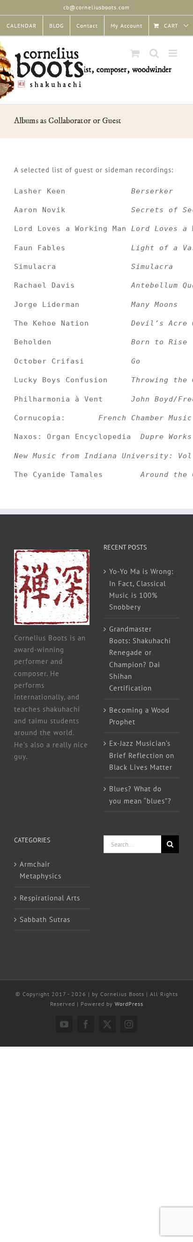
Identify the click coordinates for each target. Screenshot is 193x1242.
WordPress (129, 1003)
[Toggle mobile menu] (174, 53)
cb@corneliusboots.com (96, 7)
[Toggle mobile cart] (135, 53)
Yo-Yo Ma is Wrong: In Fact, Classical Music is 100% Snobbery (141, 589)
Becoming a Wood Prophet (139, 716)
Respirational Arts (50, 897)
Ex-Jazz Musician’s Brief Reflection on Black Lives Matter (141, 755)
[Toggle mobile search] (154, 53)
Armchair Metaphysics (40, 870)
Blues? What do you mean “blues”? (140, 794)
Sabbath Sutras (45, 919)
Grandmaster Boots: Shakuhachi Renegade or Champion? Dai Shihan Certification (140, 659)
